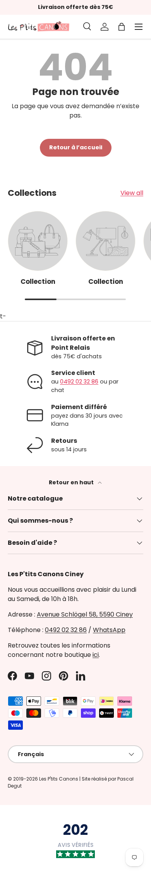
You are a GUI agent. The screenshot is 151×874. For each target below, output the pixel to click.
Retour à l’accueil (75, 147)
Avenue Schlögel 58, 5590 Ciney (85, 614)
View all (131, 192)
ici (96, 654)
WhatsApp (109, 629)
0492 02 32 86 (79, 381)
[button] (121, 26)
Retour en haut (72, 482)
